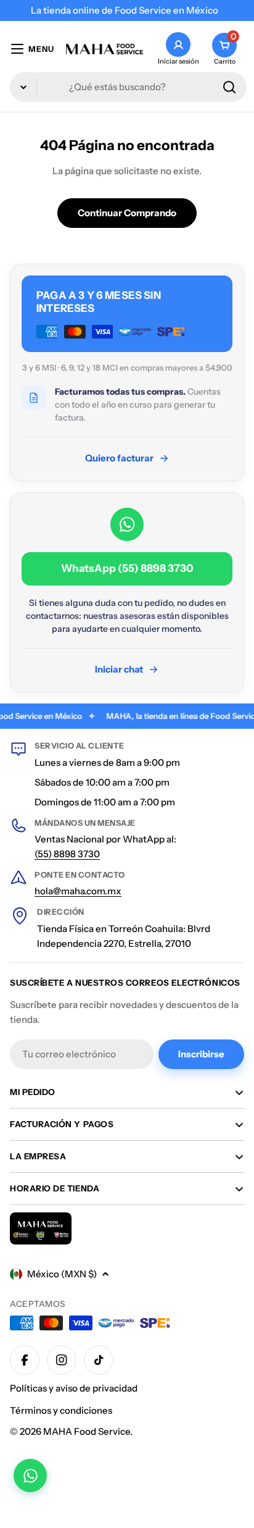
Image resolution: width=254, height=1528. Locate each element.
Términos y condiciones (61, 1410)
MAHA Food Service (86, 1431)
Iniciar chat (119, 669)
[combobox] (128, 87)
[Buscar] (229, 87)
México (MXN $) (62, 1274)
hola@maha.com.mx (78, 891)
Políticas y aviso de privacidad (73, 1388)
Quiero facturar (119, 458)
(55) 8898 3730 (67, 854)
